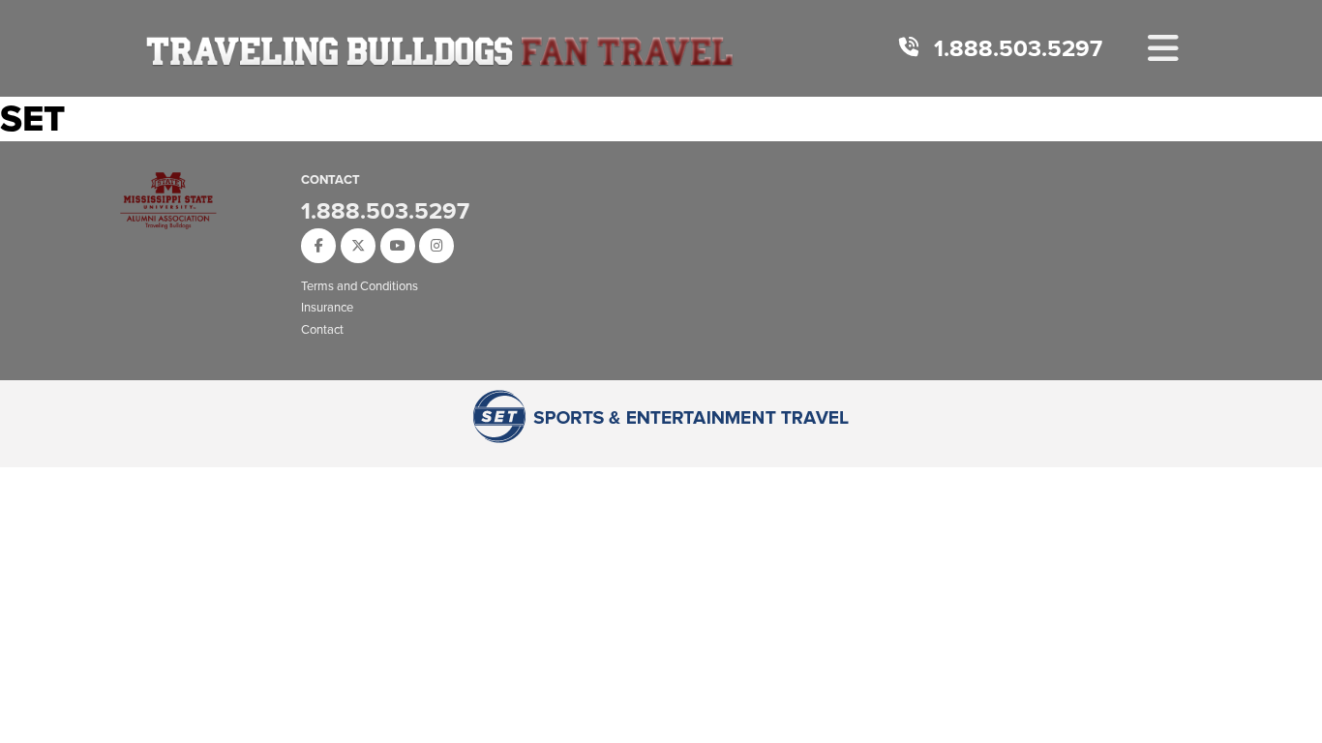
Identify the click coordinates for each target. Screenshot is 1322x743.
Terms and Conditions (359, 286)
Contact (322, 329)
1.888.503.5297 (1018, 48)
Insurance (327, 307)
